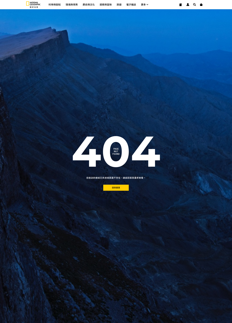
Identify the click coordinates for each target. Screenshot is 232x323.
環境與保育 (72, 4)
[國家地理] (33, 7)
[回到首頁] (116, 188)
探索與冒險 (106, 4)
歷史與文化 (89, 4)
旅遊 (119, 4)
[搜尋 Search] (194, 4)
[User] (187, 4)
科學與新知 (55, 4)
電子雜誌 (131, 4)
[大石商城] (201, 4)
